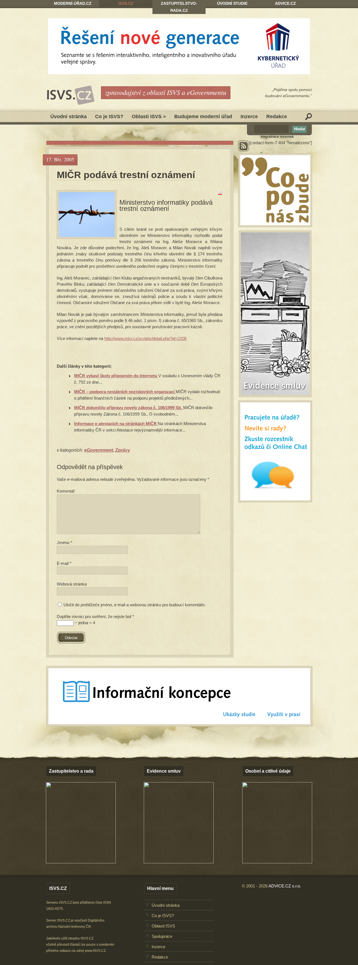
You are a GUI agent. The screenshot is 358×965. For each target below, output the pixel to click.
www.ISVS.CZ (95, 951)
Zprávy (122, 450)
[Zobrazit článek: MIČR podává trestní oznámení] (87, 214)
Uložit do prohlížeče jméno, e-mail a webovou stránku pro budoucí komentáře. (134, 604)
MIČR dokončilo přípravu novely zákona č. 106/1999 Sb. (128, 407)
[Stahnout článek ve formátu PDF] (220, 193)
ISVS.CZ (125, 3)
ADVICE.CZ (285, 3)
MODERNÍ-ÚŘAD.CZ (72, 3)
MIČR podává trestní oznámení (126, 174)
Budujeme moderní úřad (203, 116)
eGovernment (98, 450)
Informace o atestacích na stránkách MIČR (116, 423)
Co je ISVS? (109, 116)
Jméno (64, 542)
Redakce (276, 116)
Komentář (66, 491)
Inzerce (249, 116)
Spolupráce (162, 936)
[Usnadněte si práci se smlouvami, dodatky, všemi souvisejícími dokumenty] (179, 861)
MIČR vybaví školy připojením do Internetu (116, 375)
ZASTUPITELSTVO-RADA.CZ (179, 7)
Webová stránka (72, 584)
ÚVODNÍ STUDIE (232, 3)
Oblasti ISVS (149, 116)
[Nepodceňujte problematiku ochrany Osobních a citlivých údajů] (277, 861)
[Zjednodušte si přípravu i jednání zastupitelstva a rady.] (81, 862)
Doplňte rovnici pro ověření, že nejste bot (95, 616)
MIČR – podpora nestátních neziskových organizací (125, 391)
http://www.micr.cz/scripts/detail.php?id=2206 (145, 338)
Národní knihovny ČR (74, 927)
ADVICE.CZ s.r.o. (284, 886)
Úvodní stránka (68, 116)
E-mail (64, 563)
